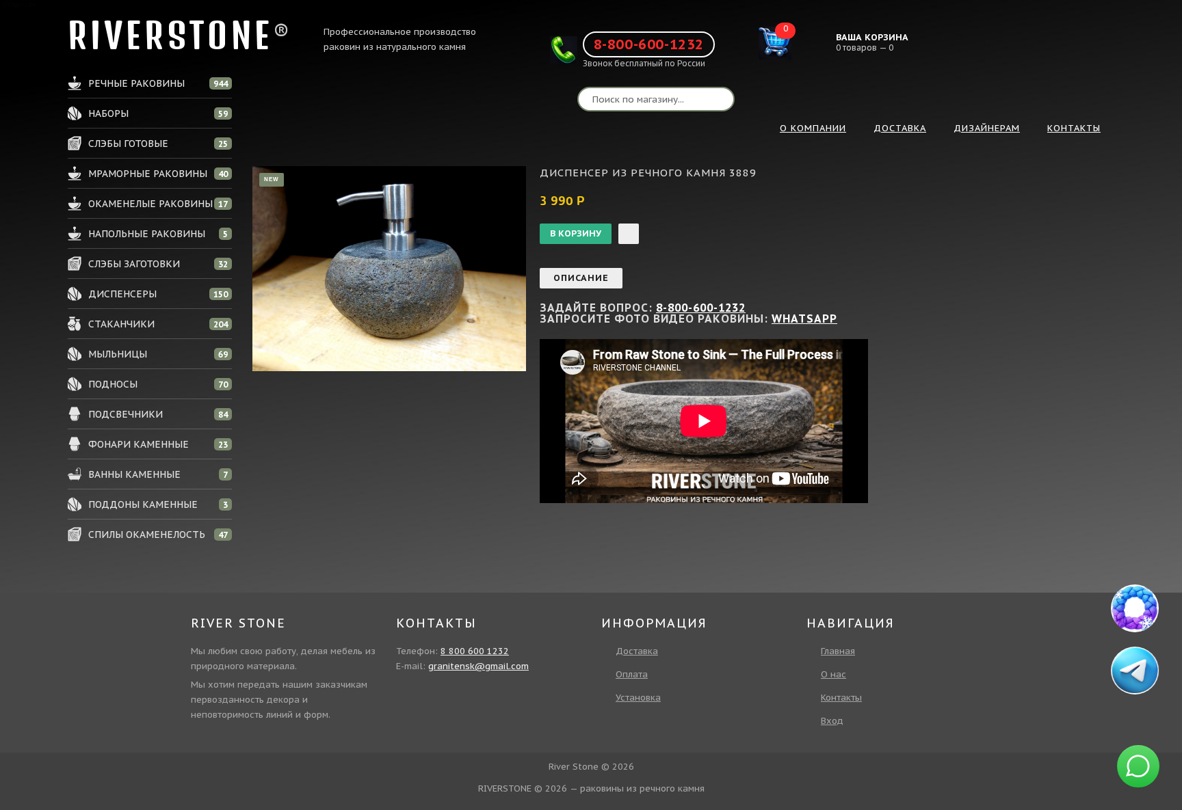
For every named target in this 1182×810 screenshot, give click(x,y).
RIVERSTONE (170, 35)
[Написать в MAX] (1135, 608)
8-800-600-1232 (649, 44)
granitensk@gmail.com (478, 666)
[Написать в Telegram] (1135, 670)
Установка (638, 697)
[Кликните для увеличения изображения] (389, 268)
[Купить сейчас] (628, 234)
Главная (838, 651)
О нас (833, 674)
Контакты (841, 697)
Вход (832, 721)
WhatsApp (804, 318)
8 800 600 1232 (475, 651)
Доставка (637, 651)
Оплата (632, 674)
